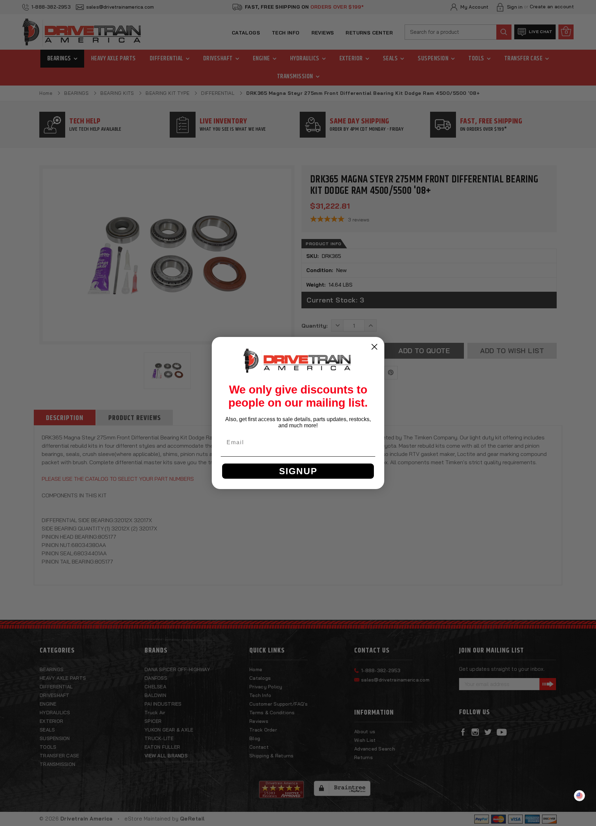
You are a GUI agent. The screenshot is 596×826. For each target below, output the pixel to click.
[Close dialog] (374, 346)
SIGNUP (298, 471)
